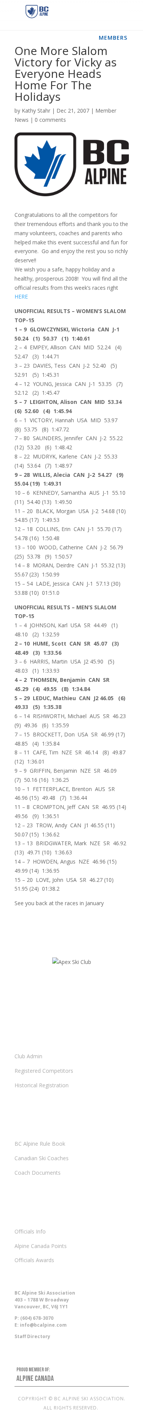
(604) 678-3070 (36, 1318)
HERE (21, 296)
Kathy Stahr (36, 110)
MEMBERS (113, 37)
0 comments (50, 119)
